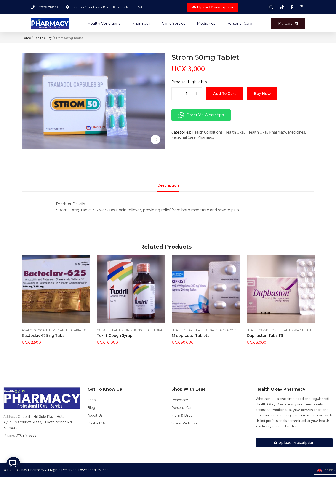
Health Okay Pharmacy (266, 132)
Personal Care (183, 137)
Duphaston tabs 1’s (265, 335)
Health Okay (42, 38)
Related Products (166, 246)
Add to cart (224, 93)
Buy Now (262, 93)
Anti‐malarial (71, 330)
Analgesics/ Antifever (40, 330)
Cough (103, 330)
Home (26, 38)
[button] (271, 7)
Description (168, 185)
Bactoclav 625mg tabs (43, 335)
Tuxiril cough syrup (114, 335)
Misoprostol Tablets (190, 335)
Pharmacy (205, 137)
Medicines (296, 132)
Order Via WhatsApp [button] (205, 115)
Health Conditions (207, 132)
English (328, 470)
